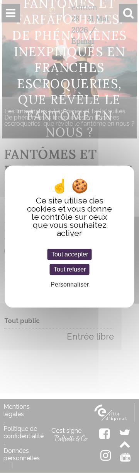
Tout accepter (69, 254)
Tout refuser (70, 269)
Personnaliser (70, 284)
